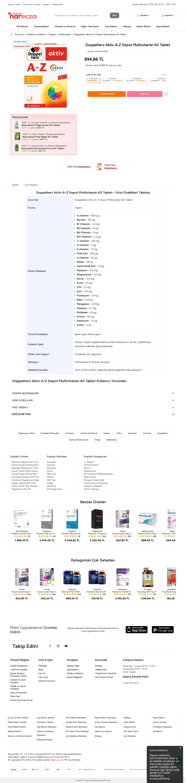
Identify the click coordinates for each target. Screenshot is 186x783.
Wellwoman (112, 440)
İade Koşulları (22, 400)
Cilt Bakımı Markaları (162, 727)
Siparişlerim (72, 669)
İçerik (15, 185)
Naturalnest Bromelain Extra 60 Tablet (42, 148)
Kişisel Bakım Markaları (105, 717)
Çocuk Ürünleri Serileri (18, 717)
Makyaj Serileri (14, 731)
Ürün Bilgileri (31, 185)
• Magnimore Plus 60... (21, 489)
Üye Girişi (43, 677)
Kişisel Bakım (143, 26)
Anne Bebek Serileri (17, 727)
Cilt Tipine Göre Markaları (77, 731)
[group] (43, 75)
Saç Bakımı (111, 26)
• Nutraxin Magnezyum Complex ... (25, 462)
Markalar (43, 666)
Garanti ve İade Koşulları (18, 681)
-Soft (78, 780)
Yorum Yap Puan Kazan (21, 700)
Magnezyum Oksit (26, 433)
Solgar (50, 483)
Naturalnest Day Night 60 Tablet (40, 136)
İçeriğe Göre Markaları (76, 722)
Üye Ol (42, 673)
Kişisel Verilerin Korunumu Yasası (18, 674)
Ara (114, 15)
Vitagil (97, 440)
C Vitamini (89, 462)
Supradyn (132, 433)
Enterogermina (54, 489)
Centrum (147, 433)
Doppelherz (162, 433)
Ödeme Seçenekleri (25, 393)
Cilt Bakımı (22, 26)
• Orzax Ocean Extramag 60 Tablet (25, 465)
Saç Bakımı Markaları (47, 727)
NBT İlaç (51, 480)
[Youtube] (66, 646)
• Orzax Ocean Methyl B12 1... (24, 474)
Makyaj (127, 26)
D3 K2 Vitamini (91, 465)
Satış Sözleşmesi (18, 692)
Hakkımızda (57, 4)
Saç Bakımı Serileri (45, 717)
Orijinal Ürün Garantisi (105, 673)
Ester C (87, 468)
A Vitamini (69, 433)
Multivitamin (65, 34)
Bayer (172, 531)
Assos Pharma (22, 531)
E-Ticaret (85, 780)
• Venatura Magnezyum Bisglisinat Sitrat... (25, 480)
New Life (51, 474)
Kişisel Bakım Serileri (17, 722)
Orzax (50, 471)
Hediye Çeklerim (75, 673)
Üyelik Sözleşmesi (19, 666)
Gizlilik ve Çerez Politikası (18, 687)
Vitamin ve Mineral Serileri (20, 736)
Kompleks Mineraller (50, 433)
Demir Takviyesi (91, 489)
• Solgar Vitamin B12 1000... (23, 483)
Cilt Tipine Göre (131, 731)
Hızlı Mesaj (20, 407)
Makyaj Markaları (45, 739)
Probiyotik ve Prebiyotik (96, 483)
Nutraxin (51, 465)
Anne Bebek (163, 26)
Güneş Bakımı (41, 26)
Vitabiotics (122, 589)
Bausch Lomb (147, 531)
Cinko (119, 433)
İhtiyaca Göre (130, 727)
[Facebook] (50, 646)
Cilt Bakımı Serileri (45, 722)
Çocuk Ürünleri (160, 722)
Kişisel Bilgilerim (74, 677)
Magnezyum (90, 471)
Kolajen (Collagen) (93, 486)
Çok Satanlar (130, 736)
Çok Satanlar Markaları (76, 736)
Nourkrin (47, 531)
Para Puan (15, 696)
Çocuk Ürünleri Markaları (106, 722)
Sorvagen (51, 462)
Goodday (147, 589)
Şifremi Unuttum (47, 681)
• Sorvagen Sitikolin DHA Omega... (25, 477)
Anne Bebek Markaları (76, 717)
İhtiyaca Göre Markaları (76, 727)
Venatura (51, 486)
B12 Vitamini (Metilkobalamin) (98, 474)
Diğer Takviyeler (90, 26)
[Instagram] (58, 646)
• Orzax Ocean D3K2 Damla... (24, 471)
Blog (41, 669)
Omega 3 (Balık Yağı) (94, 480)
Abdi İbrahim (172, 589)
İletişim (46, 4)
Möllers (50, 477)
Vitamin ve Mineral (64, 26)
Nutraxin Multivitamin (78, 440)
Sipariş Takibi (14, 4)
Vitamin (52, 34)
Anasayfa (19, 34)
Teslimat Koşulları (18, 669)
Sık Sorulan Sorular (32, 4)
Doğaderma (97, 531)
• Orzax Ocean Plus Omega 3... (25, 486)
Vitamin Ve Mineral (89, 433)
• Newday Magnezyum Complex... (25, 468)
